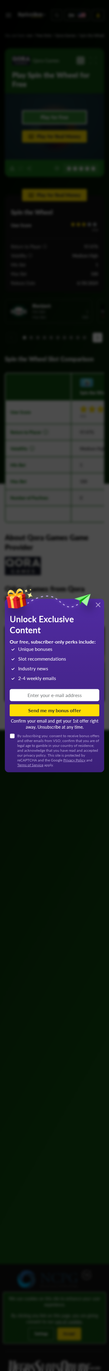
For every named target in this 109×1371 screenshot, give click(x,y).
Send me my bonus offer (54, 709)
